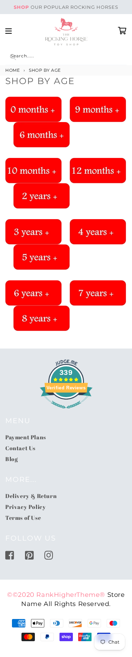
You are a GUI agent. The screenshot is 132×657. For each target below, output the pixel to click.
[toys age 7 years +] (98, 292)
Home (12, 70)
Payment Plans (25, 437)
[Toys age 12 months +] (98, 170)
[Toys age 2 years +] (41, 195)
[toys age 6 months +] (41, 134)
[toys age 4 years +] (98, 231)
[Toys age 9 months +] (98, 109)
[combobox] (66, 57)
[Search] (13, 57)
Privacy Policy (25, 507)
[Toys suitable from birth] (33, 109)
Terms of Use (23, 518)
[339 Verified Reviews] (66, 412)
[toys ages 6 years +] (33, 292)
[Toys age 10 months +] (33, 170)
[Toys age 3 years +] (33, 231)
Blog (11, 459)
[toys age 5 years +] (41, 257)
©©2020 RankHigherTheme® (56, 595)
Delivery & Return (31, 496)
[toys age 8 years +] (41, 318)
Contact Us (20, 448)
